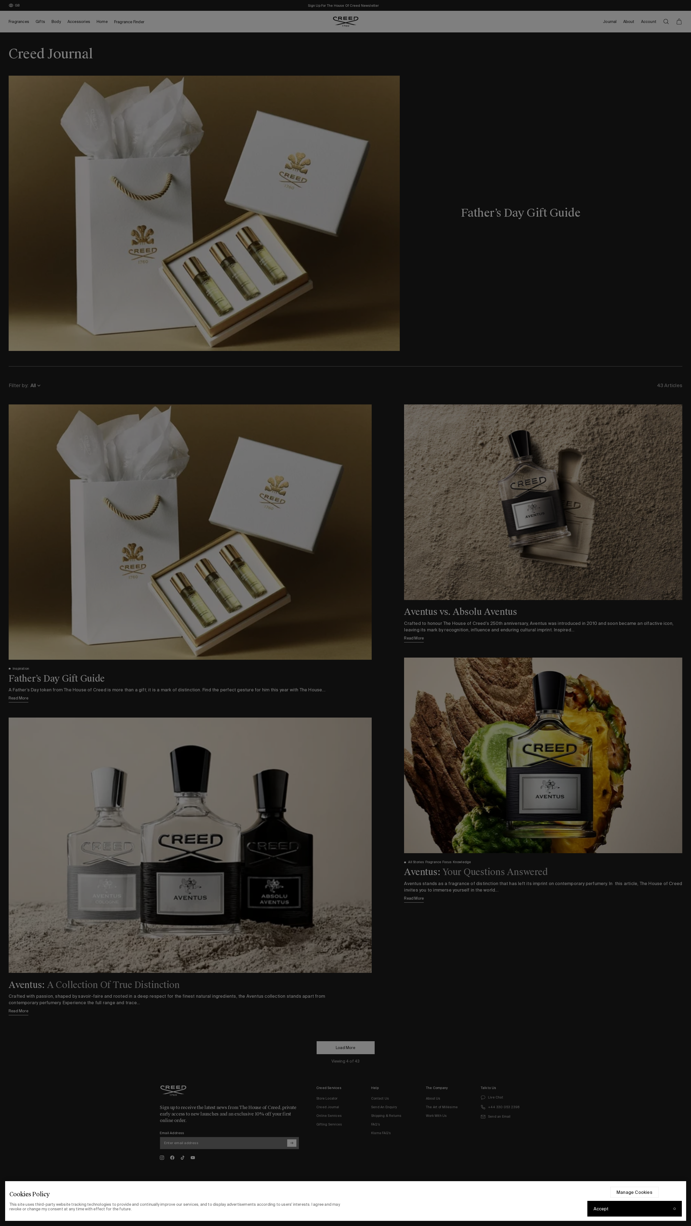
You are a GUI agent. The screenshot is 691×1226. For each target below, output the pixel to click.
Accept (601, 1208)
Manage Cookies (634, 1192)
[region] (345, 1201)
